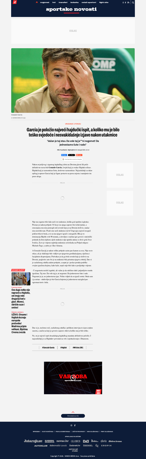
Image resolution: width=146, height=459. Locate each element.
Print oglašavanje (107, 431)
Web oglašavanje (93, 431)
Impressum (36, 431)
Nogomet (44, 2)
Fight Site (103, 2)
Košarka (74, 2)
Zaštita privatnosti (78, 431)
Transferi (63, 2)
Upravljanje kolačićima (73, 436)
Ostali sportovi (89, 2)
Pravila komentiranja (63, 431)
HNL (54, 2)
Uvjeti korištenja (47, 431)
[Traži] (133, 2)
